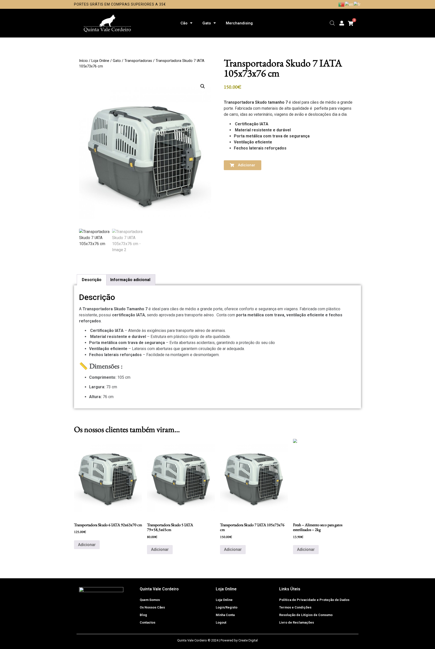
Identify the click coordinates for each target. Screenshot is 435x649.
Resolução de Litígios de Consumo (306, 615)
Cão (184, 23)
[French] (357, 4)
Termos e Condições (295, 607)
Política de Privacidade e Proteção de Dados (314, 600)
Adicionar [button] (87, 544)
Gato (206, 23)
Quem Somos (150, 600)
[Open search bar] (332, 23)
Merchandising (239, 23)
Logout (221, 622)
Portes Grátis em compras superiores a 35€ (120, 4)
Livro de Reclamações (296, 622)
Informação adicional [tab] (130, 279)
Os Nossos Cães (152, 607)
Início (83, 60)
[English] (349, 4)
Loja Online (100, 60)
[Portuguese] (341, 4)
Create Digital (248, 640)
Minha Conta (225, 615)
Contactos (147, 622)
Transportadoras (138, 60)
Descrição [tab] (91, 279)
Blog (143, 615)
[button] (202, 86)
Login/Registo (226, 607)
